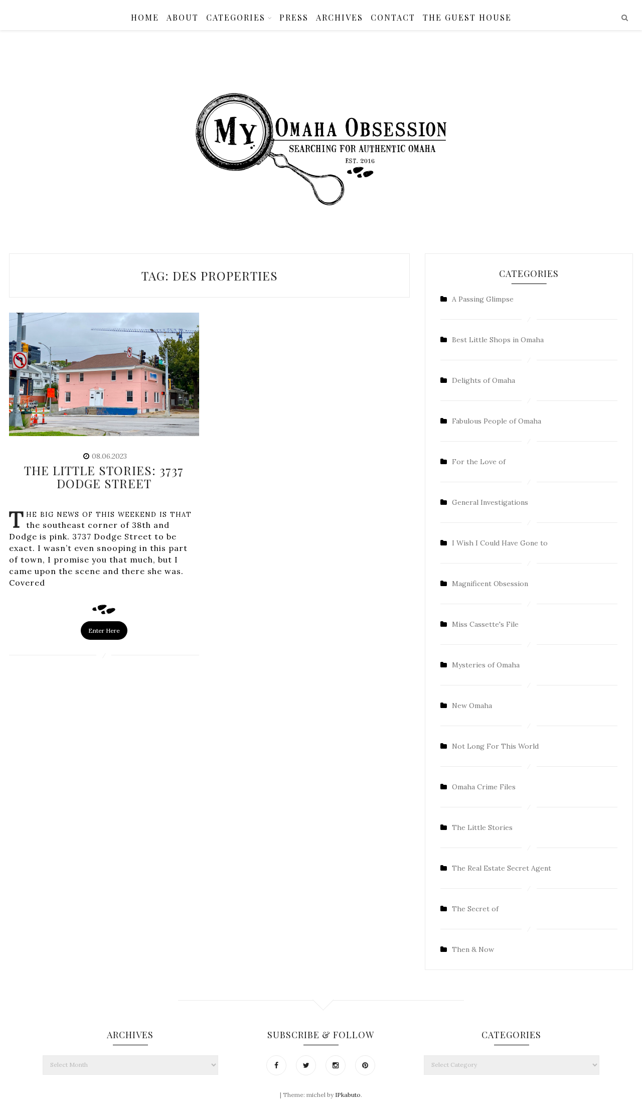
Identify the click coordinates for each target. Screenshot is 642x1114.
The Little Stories (482, 827)
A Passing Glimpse (483, 299)
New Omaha (472, 705)
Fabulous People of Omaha (496, 421)
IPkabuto (348, 1094)
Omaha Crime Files (484, 786)
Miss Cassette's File (485, 624)
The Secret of (475, 908)
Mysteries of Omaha (486, 664)
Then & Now (473, 949)
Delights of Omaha (483, 380)
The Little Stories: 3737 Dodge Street (104, 476)
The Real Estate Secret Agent (501, 868)
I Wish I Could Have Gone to (500, 542)
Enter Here (104, 630)
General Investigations (490, 502)
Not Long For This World (495, 746)
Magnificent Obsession (490, 583)
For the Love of (479, 461)
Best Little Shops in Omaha (498, 339)
